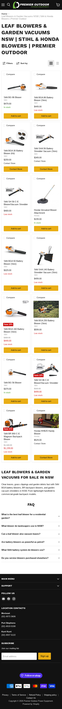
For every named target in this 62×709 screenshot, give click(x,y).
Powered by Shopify (31, 704)
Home (4, 14)
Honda (36, 216)
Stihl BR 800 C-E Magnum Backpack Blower (13, 436)
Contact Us (31, 698)
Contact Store (16, 169)
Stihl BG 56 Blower (12, 382)
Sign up (45, 656)
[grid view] (51, 63)
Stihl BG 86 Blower (12, 97)
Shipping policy (50, 695)
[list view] (57, 63)
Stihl (5, 100)
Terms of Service (19, 695)
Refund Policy (35, 695)
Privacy (5, 695)
